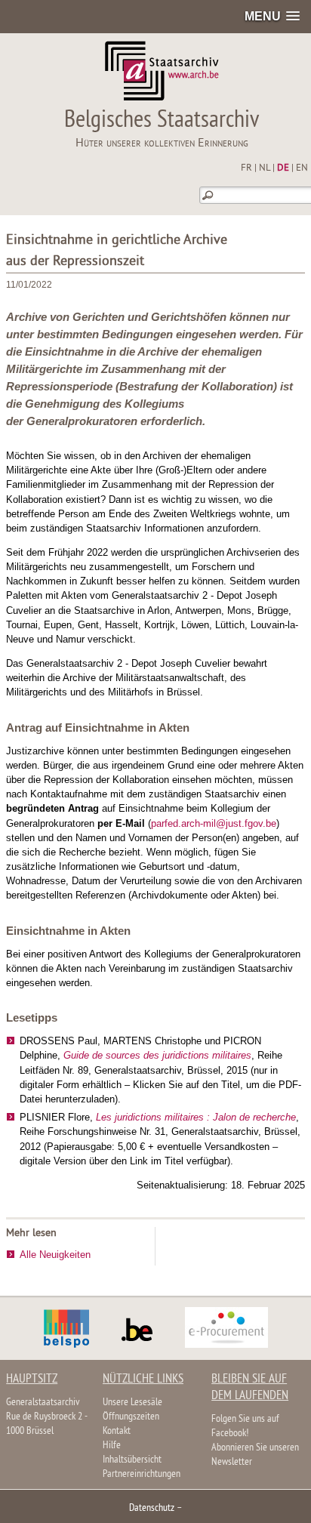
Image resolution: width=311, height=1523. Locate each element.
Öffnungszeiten (131, 1417)
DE (283, 168)
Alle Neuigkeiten (55, 1254)
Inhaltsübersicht (132, 1460)
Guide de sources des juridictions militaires (157, 1055)
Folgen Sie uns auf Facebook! (245, 1426)
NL (264, 168)
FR (246, 168)
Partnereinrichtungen (141, 1474)
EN (302, 168)
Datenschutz (151, 1508)
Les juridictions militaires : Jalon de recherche (196, 1117)
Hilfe (112, 1445)
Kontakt (117, 1431)
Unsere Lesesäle (132, 1402)
